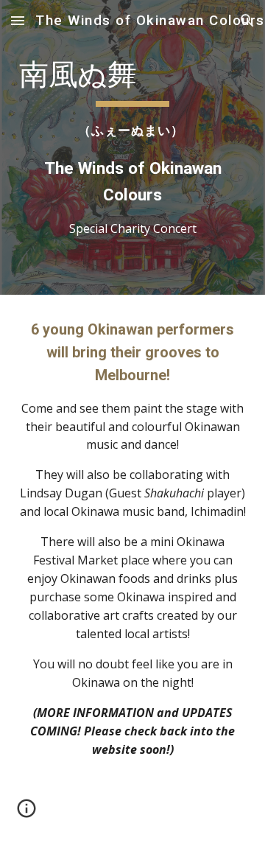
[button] (17, 20)
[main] (132, 147)
